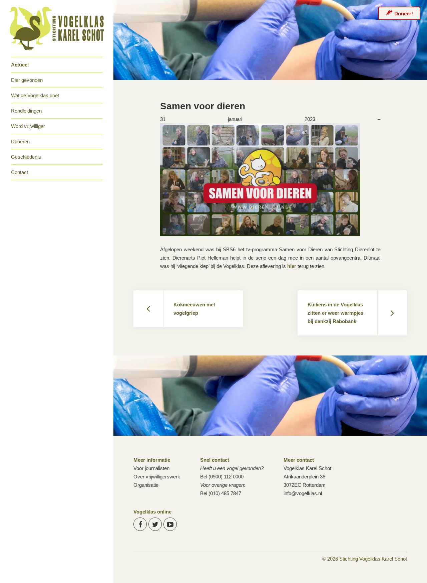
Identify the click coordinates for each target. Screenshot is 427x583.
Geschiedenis (26, 157)
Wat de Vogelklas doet (35, 95)
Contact (19, 172)
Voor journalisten (151, 468)
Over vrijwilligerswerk (156, 476)
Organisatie (145, 485)
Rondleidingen (26, 111)
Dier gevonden (27, 80)
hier (291, 266)
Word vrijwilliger (28, 126)
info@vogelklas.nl (303, 493)
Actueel (20, 64)
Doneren (20, 141)
